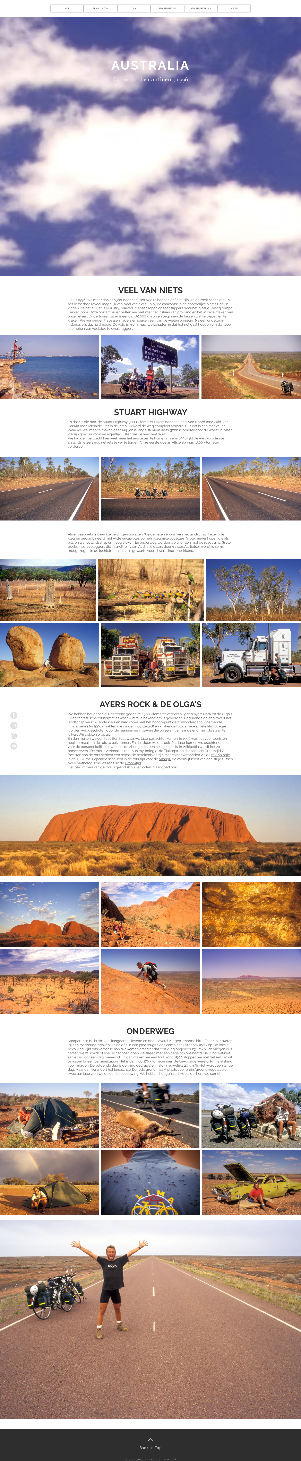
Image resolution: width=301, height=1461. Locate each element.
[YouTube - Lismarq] (13, 746)
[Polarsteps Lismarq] (13, 735)
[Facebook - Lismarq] (13, 715)
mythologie (220, 755)
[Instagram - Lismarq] (13, 725)
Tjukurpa (171, 751)
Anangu (165, 759)
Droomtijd (213, 751)
